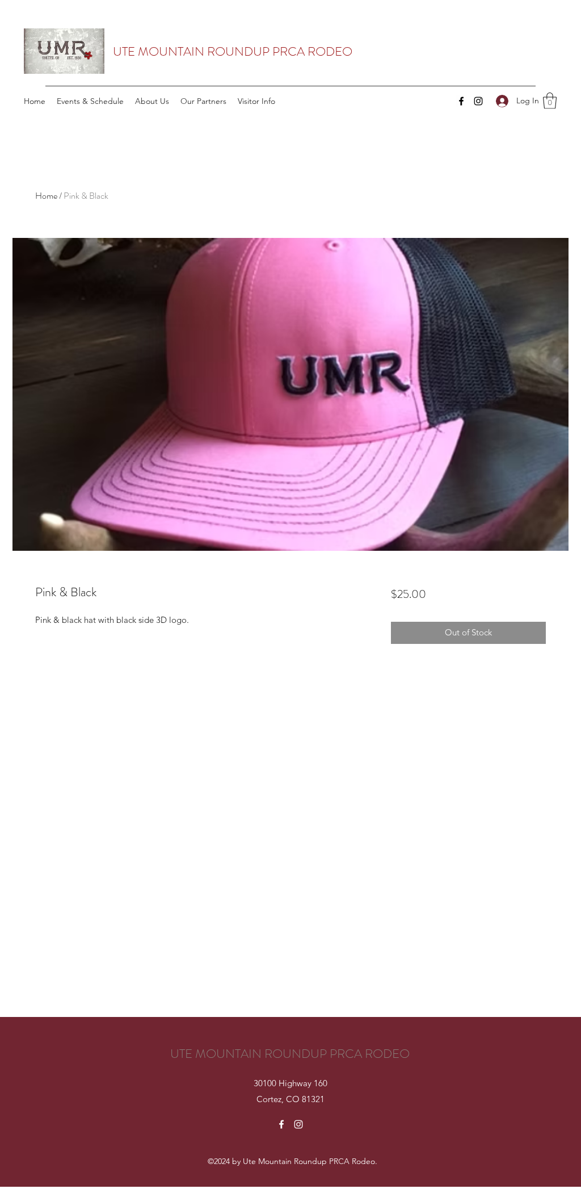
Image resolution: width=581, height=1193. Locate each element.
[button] (550, 101)
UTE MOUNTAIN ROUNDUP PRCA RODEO (232, 51)
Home (46, 195)
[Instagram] (478, 101)
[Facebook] (461, 101)
